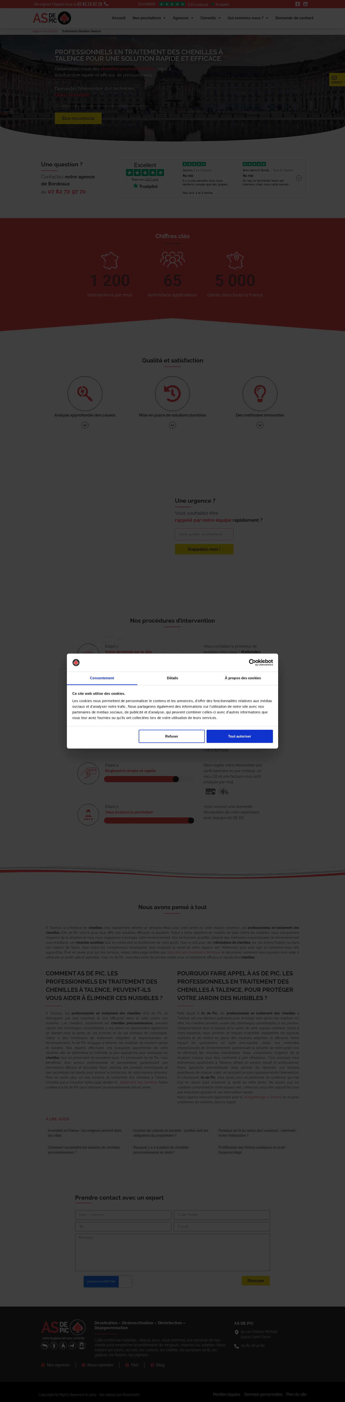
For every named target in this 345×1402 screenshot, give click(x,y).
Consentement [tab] (102, 678)
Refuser (171, 736)
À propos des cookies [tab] (243, 678)
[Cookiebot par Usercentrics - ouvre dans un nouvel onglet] (252, 662)
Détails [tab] (172, 678)
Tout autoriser (239, 736)
